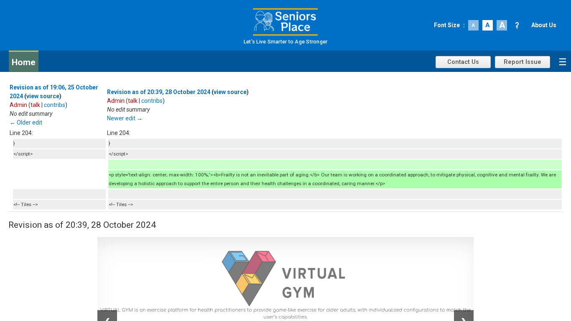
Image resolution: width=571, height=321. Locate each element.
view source (42, 96)
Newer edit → (125, 118)
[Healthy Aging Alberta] (286, 22)
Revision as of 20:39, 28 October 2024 (158, 92)
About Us (543, 25)
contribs (54, 105)
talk (35, 105)
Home (24, 62)
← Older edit (26, 122)
